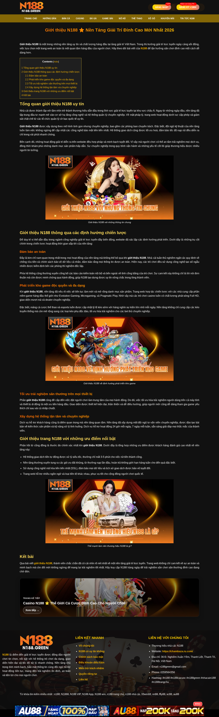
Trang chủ (30, 18)
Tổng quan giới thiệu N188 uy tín (39, 67)
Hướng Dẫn (49, 18)
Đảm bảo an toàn (36, 75)
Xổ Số (151, 18)
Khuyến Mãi (167, 18)
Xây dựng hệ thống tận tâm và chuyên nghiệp (50, 87)
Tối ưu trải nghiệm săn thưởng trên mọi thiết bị (51, 83)
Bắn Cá (66, 18)
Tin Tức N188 (187, 18)
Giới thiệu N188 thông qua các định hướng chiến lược (50, 71)
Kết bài (26, 95)
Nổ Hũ (122, 18)
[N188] (32, 7)
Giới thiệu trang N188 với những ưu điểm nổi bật (47, 91)
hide (56, 61)
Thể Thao (136, 18)
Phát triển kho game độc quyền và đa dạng (49, 79)
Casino (80, 18)
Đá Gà (93, 18)
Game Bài (107, 18)
